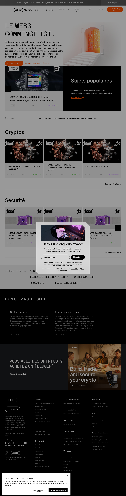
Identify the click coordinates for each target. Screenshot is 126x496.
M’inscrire (76, 257)
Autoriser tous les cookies (58, 490)
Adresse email (49, 257)
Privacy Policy (74, 269)
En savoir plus (70, 265)
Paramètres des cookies (38, 490)
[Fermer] (67, 475)
